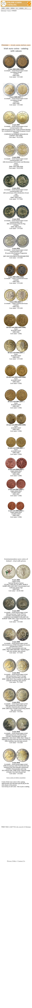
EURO (7, 8)
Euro (9, 10)
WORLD (12, 8)
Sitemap (3, 10)
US (16, 8)
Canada (21, 8)
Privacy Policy (11, 861)
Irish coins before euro (21, 45)
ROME (3, 8)
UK (26, 8)
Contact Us (21, 861)
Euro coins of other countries (16, 778)
